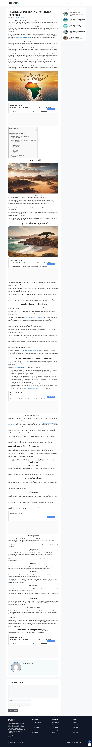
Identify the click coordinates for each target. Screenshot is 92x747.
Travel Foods (65, 3)
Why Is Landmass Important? (16, 133)
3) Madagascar (16, 144)
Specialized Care (55, 727)
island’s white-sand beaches (26, 380)
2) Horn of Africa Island (18, 142)
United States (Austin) (36, 722)
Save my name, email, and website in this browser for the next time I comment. (28, 707)
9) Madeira (16, 151)
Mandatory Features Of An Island (18, 134)
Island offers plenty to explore (42, 383)
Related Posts (14, 156)
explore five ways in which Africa (22, 37)
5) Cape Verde (16, 146)
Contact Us (79, 3)
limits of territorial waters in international (30, 350)
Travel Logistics (55, 724)
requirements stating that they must (34, 317)
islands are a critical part (39, 346)
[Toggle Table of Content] (34, 130)
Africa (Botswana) (35, 727)
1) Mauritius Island (17, 141)
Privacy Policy (75, 732)
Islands (53, 732)
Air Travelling (55, 730)
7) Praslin (15, 149)
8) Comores (16, 150)
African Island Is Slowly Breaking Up (19, 138)
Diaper (57, 3)
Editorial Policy (76, 724)
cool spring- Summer (15, 580)
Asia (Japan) (34, 730)
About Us (73, 3)
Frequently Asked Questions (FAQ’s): (19, 155)
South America (35, 732)
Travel (50, 3)
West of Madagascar (42, 588)
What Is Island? (13, 131)
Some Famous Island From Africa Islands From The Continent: (24, 140)
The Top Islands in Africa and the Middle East (20, 136)
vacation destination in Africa (34, 388)
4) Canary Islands (17, 145)
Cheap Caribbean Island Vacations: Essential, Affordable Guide (76, 14)
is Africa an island (23, 624)
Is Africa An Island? (16, 137)
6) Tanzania (16, 147)
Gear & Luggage (55, 722)
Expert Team (75, 727)
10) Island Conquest (17, 152)
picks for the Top (19, 367)
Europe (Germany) (35, 724)
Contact (74, 730)
